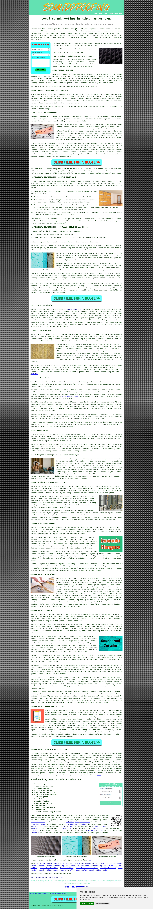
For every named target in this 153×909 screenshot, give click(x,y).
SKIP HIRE (96, 828)
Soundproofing (36, 309)
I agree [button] (83, 903)
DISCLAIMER (118, 13)
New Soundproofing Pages (41, 893)
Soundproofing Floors (61, 893)
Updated (52, 893)
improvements (36, 818)
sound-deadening (37, 396)
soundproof (76, 677)
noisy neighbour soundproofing (101, 719)
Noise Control (98, 863)
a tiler (62, 830)
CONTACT (111, 13)
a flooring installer (77, 824)
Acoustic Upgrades (60, 870)
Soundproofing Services (99, 870)
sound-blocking (89, 418)
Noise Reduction (72, 866)
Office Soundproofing (49, 868)
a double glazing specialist (78, 822)
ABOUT (105, 13)
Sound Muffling (45, 870)
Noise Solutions (66, 868)
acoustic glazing (38, 517)
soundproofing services (63, 736)
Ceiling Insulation (44, 863)
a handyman (35, 833)
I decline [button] (90, 903)
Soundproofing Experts (63, 863)
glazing (55, 496)
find (37, 753)
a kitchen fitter (38, 824)
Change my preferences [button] (102, 903)
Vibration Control (38, 866)
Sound (54, 49)
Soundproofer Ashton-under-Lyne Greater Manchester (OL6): (55, 29)
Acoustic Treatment (108, 868)
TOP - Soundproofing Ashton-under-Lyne (47, 877)
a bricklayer (67, 826)
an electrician (65, 828)
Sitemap (32, 893)
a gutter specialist (94, 830)
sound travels (94, 43)
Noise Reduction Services (87, 868)
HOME (95, 13)
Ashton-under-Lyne (74, 309)
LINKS (100, 13)
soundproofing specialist (56, 712)
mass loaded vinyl (70, 396)
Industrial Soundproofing (91, 866)
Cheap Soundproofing (82, 863)
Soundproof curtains (39, 655)
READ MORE (34, 374)
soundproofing (107, 31)
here (99, 775)
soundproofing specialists (96, 318)
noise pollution (78, 770)
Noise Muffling (110, 866)
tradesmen (104, 833)
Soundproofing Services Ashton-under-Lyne (56, 779)
